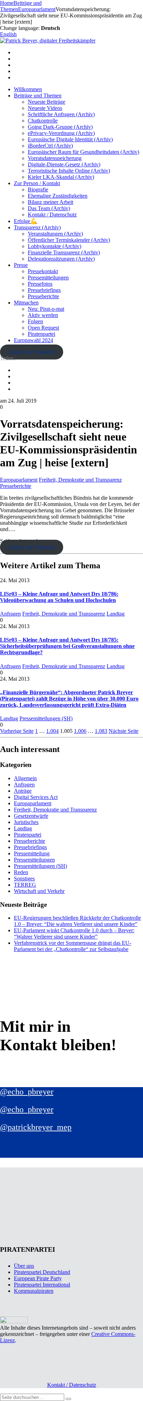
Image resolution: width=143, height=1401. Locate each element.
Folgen (35, 321)
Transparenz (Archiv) (37, 227)
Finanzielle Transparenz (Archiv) (64, 252)
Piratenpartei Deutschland (42, 1272)
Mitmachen (26, 303)
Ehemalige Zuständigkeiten (57, 196)
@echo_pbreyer (26, 1091)
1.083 (101, 731)
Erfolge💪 (25, 221)
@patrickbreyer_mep (36, 1127)
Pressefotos (40, 284)
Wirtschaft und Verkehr (39, 891)
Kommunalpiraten (33, 1291)
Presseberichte (43, 296)
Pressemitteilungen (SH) (46, 718)
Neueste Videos (45, 108)
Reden (21, 872)
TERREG (25, 885)
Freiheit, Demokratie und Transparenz (80, 480)
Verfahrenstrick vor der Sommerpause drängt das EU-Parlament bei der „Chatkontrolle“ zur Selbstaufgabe (72, 946)
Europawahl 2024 (33, 340)
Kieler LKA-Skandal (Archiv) (61, 177)
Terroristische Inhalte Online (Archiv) (69, 171)
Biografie (38, 189)
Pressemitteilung (32, 853)
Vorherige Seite (17, 731)
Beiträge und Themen (37, 95)
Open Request (43, 328)
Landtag (116, 614)
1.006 (80, 731)
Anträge (23, 791)
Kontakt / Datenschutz (52, 214)
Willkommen (28, 89)
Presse (21, 265)
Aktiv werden (43, 315)
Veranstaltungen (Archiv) (55, 234)
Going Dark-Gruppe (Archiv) (60, 127)
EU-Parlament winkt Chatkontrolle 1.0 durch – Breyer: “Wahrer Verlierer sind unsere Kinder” (74, 933)
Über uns (24, 1266)
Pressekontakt (43, 271)
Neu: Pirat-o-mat (46, 309)
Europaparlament (18, 480)
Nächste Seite (123, 731)
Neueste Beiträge (46, 102)
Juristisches (26, 822)
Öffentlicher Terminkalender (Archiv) (69, 240)
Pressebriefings (44, 290)
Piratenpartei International (42, 1285)
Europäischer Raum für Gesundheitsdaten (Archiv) (83, 152)
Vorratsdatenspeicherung (55, 158)
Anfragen (10, 614)
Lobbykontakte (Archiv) (54, 246)
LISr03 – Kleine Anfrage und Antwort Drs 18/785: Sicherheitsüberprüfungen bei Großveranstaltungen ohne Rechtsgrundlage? (67, 646)
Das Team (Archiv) (49, 208)
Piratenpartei (41, 334)
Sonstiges (24, 878)
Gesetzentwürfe (31, 816)
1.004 (52, 731)
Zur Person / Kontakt (37, 183)
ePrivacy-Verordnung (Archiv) (61, 133)
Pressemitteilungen (48, 277)
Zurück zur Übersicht (31, 352)
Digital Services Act (36, 797)
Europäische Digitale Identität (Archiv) (70, 139)
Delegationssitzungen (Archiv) (61, 259)
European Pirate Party (38, 1278)
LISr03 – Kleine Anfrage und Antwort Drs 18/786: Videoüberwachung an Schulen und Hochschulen (59, 597)
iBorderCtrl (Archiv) (50, 146)
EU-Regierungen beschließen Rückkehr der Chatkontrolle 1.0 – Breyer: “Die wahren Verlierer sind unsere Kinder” (77, 921)
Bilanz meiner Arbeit (50, 202)
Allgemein (25, 778)
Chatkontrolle (43, 121)
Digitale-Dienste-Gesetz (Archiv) (64, 164)
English (8, 34)
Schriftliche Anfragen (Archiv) (61, 114)
